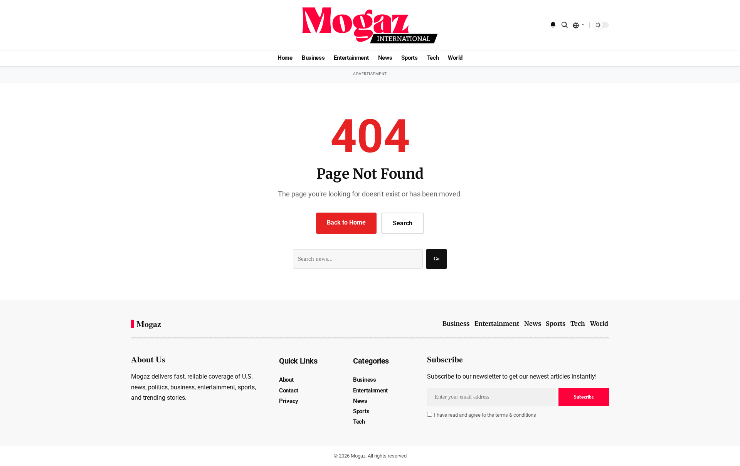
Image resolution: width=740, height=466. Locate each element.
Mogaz (148, 324)
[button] (564, 25)
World (599, 323)
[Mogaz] (370, 25)
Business (455, 323)
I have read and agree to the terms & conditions (485, 415)
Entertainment (496, 323)
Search (402, 223)
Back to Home (346, 222)
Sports (555, 323)
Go (436, 258)
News (532, 323)
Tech (577, 323)
